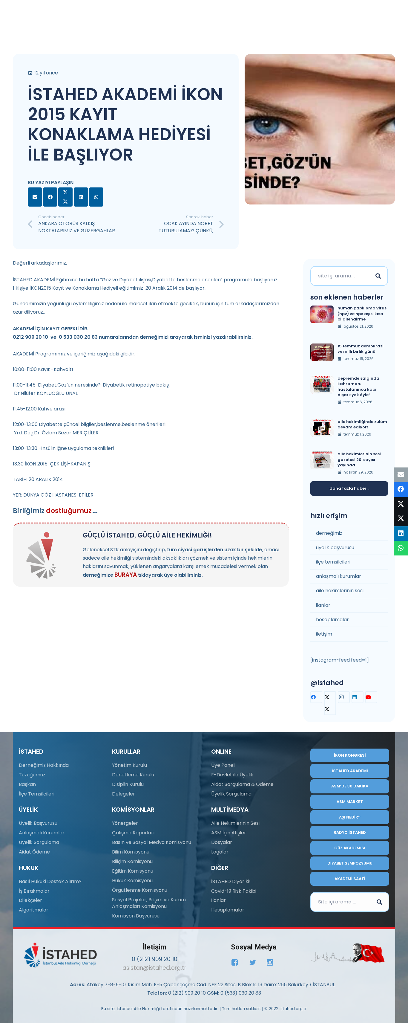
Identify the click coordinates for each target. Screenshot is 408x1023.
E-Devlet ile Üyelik (232, 774)
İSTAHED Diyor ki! (231, 881)
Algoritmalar (33, 909)
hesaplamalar (332, 619)
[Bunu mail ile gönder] (35, 197)
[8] (347, 953)
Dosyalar (221, 842)
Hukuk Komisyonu (132, 880)
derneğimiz (329, 533)
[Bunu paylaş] (50, 197)
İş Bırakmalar (34, 891)
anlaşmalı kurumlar (338, 576)
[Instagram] (344, 697)
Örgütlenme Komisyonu (139, 890)
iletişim (324, 633)
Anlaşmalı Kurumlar (42, 832)
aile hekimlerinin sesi (339, 590)
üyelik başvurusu (335, 547)
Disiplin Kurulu (128, 784)
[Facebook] (316, 697)
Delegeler (123, 793)
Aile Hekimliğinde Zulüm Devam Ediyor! (362, 424)
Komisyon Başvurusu (135, 915)
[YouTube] (371, 697)
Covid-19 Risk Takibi (233, 891)
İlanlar (218, 900)
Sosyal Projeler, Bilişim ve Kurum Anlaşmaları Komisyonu (149, 903)
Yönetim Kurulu (129, 765)
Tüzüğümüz (32, 774)
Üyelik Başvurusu (38, 823)
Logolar (219, 851)
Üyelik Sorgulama (39, 842)
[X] (330, 703)
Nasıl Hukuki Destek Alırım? (50, 881)
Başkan (27, 784)
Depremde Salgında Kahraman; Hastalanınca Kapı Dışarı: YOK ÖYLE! (358, 386)
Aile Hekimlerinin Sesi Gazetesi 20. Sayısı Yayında (359, 459)
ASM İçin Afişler (228, 832)
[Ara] (378, 276)
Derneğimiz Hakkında (44, 765)
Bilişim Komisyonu (132, 861)
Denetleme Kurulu (133, 774)
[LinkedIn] (357, 697)
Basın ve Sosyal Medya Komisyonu (151, 842)
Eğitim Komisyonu (132, 871)
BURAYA (125, 575)
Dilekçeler (30, 900)
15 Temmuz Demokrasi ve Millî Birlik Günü (361, 348)
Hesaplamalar (227, 909)
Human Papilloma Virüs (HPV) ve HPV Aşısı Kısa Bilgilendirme (362, 313)
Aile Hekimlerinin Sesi (235, 823)
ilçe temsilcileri (333, 561)
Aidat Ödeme (34, 851)
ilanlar (323, 605)
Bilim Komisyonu (130, 851)
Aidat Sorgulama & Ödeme (242, 784)
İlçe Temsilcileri (36, 793)
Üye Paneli (223, 765)
